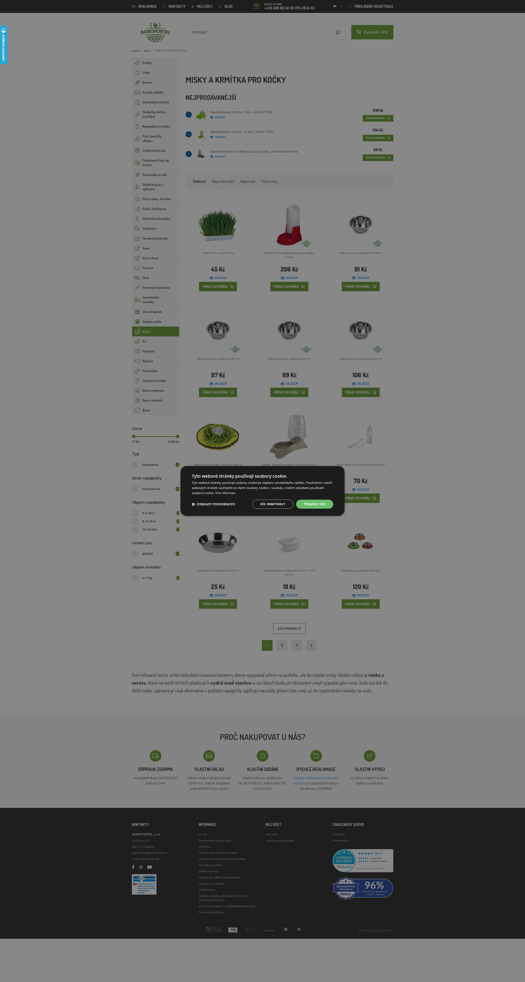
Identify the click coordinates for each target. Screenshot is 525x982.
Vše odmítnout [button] (272, 504)
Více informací (225, 493)
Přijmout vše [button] (314, 504)
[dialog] (262, 491)
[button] (213, 504)
